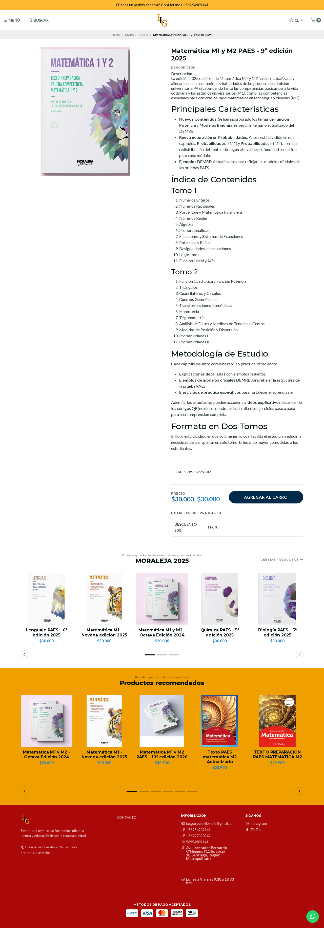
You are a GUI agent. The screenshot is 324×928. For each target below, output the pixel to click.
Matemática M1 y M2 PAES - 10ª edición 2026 (162, 754)
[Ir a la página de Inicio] (162, 20)
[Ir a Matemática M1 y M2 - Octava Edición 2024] (162, 599)
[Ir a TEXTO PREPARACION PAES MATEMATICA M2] (277, 721)
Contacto (126, 818)
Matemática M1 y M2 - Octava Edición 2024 (162, 632)
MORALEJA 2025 (136, 34)
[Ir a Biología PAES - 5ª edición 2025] (277, 599)
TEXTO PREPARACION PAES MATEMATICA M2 (277, 754)
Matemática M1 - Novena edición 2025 (104, 632)
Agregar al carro (266, 497)
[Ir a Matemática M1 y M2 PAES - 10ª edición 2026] (162, 721)
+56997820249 (198, 836)
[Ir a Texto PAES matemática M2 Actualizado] (220, 721)
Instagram (258, 823)
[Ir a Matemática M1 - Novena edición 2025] (104, 599)
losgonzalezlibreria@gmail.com (210, 823)
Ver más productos (279, 559)
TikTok (255, 830)
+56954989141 (198, 830)
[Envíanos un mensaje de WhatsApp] (312, 916)
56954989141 (197, 842)
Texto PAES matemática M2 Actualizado (220, 757)
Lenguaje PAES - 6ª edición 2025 (46, 632)
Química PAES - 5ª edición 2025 (219, 632)
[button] (150, 654)
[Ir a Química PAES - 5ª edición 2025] (220, 599)
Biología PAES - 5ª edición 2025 (277, 632)
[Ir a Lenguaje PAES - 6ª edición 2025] (46, 599)
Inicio (116, 34)
